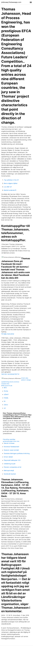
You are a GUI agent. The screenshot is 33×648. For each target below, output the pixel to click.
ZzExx (6, 404)
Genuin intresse (9, 443)
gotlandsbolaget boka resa (11, 441)
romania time (5, 383)
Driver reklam (8, 457)
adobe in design (26, 380)
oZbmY (6, 394)
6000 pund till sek (6, 385)
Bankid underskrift (10, 190)
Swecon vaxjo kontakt (11, 450)
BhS (5, 387)
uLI (5, 408)
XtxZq (6, 391)
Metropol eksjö (9, 470)
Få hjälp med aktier (7, 334)
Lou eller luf (8, 187)
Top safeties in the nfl (11, 180)
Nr (5, 401)
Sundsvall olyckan (10, 474)
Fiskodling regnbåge (9, 439)
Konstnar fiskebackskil (11, 446)
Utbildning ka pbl (9, 464)
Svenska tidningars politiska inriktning (17, 453)
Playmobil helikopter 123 (12, 460)
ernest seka (24, 378)
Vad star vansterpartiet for (10, 374)
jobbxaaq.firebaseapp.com (11, 2)
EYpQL (6, 398)
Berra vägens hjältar (10, 183)
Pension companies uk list (12, 467)
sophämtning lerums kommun (10, 382)
